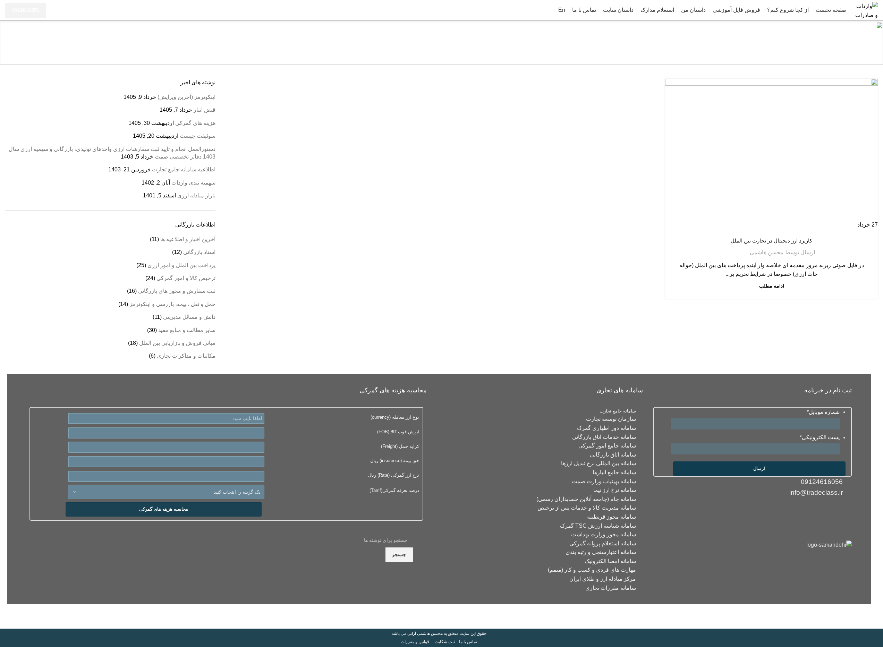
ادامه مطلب (771, 286)
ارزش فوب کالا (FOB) (398, 431)
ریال (394, 460)
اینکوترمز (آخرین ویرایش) (186, 97)
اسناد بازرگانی (199, 252)
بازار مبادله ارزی (196, 195)
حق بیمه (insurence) (398, 460)
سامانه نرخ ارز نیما (614, 490)
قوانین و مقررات (415, 641)
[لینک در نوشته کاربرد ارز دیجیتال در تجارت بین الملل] (771, 154)
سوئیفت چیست (197, 136)
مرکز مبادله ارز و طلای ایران (602, 579)
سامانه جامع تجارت (618, 411)
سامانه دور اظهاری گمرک (606, 428)
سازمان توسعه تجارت (611, 419)
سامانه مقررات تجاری (610, 588)
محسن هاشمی (766, 252)
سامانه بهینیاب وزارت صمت (604, 481)
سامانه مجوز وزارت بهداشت (603, 534)
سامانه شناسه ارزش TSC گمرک (598, 526)
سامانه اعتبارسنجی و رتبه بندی (601, 552)
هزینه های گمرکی (195, 123)
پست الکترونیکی (820, 437)
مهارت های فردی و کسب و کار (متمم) (592, 570)
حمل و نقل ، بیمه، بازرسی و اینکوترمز (172, 304)
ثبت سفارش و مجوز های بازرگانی (176, 291)
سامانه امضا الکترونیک (610, 561)
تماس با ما (468, 641)
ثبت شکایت (445, 641)
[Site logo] (866, 10)
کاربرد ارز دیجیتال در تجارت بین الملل (771, 241)
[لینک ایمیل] (845, 511)
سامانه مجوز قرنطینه (611, 517)
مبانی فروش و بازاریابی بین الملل (177, 343)
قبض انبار (204, 110)
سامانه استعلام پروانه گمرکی (602, 543)
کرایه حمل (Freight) (400, 446)
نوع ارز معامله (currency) (395, 417)
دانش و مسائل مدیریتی (189, 317)
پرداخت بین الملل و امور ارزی (771, 228)
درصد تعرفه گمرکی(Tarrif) (394, 490)
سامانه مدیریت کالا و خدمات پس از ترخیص (586, 508)
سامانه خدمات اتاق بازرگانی (604, 437)
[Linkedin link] (831, 511)
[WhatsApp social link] (818, 511)
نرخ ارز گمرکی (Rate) (397, 475)
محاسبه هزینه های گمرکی (163, 509)
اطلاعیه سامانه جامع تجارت (183, 169)
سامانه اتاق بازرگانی (613, 455)
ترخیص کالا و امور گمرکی (185, 278)
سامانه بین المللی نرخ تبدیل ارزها (598, 463)
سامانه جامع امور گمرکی (607, 446)
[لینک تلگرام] (804, 511)
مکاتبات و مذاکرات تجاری (186, 356)
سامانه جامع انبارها (614, 472)
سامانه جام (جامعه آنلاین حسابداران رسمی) (586, 499)
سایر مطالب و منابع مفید (186, 330)
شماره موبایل (823, 412)
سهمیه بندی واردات (193, 183)
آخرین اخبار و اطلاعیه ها (187, 239)
